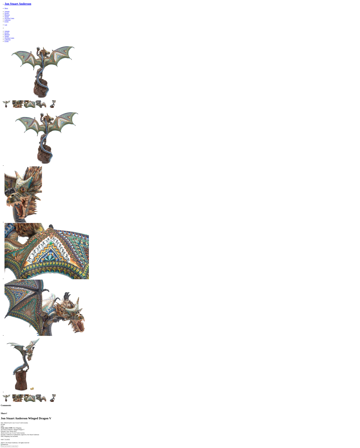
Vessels (6, 16)
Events (6, 21)
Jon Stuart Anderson (17, 3)
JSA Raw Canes (9, 18)
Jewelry (6, 13)
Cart (5, 25)
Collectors (7, 20)
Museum (7, 15)
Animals (6, 11)
